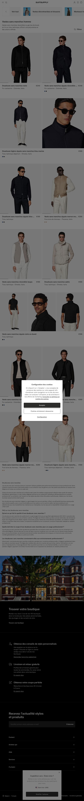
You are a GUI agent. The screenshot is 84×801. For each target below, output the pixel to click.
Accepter (42, 405)
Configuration (42, 417)
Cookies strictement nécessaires (42, 411)
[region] (42, 400)
